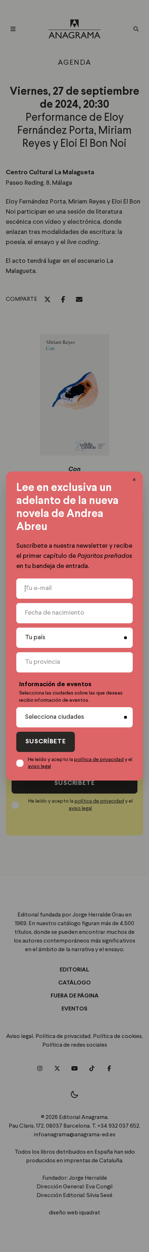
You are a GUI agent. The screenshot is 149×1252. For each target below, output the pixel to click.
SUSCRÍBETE (45, 742)
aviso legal (39, 766)
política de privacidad (99, 759)
